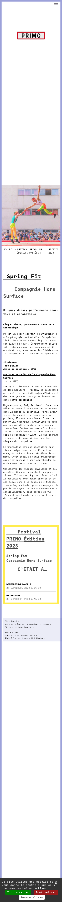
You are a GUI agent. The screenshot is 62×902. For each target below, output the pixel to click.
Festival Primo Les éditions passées (29, 251)
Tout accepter (18, 892)
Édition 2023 (53, 251)
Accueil (8, 249)
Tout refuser (46, 892)
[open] (56, 5)
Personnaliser (31, 897)
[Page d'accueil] (31, 36)
